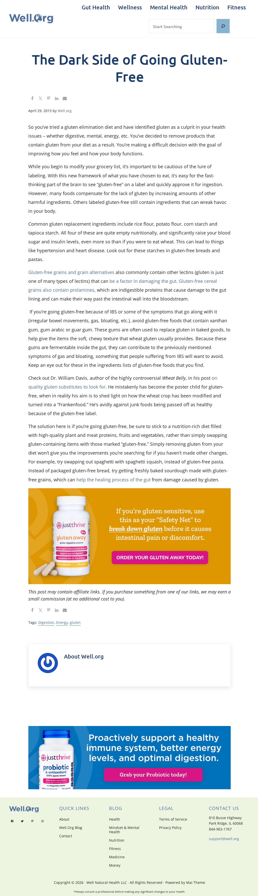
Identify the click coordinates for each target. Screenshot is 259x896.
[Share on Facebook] (32, 99)
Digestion (46, 622)
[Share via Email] (65, 99)
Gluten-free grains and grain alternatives (71, 272)
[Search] (223, 26)
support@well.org (224, 838)
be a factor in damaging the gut (143, 281)
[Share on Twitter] (40, 99)
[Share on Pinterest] (49, 99)
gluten (75, 622)
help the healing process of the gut (113, 480)
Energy (62, 622)
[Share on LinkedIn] (57, 99)
